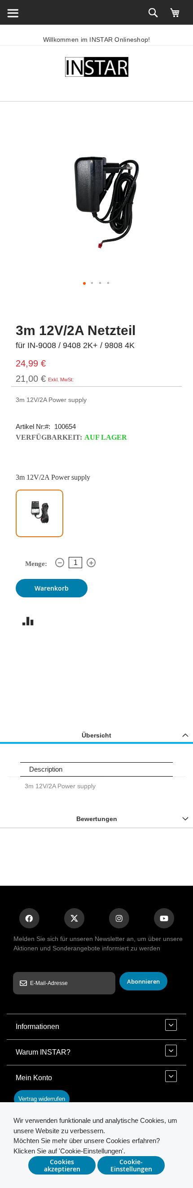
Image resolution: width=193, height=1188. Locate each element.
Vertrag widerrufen (41, 1098)
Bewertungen (96, 818)
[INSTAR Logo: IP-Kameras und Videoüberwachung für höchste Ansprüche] (96, 68)
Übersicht (96, 735)
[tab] (96, 735)
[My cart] (175, 16)
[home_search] (12, 12)
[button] (84, 283)
